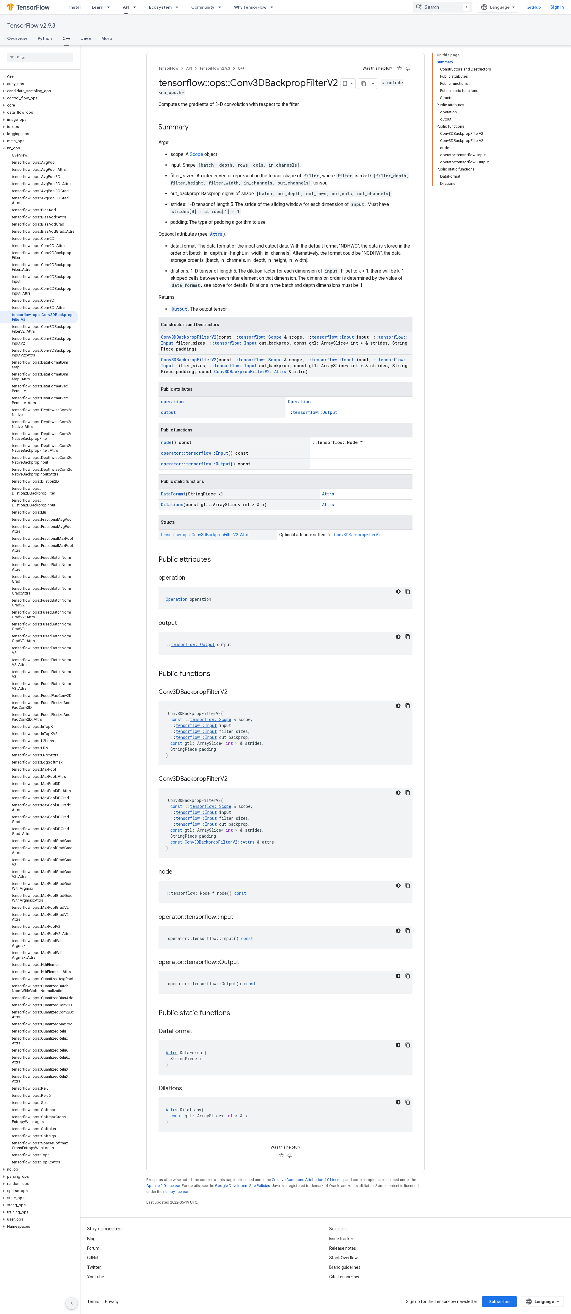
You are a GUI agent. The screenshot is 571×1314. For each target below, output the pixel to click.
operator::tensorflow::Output (195, 464)
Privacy (112, 1301)
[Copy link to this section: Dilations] (188, 1088)
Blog (91, 1238)
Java (86, 38)
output (168, 412)
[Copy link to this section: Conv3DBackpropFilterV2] (233, 692)
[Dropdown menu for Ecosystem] (179, 7)
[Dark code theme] (398, 591)
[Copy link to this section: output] (183, 623)
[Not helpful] (408, 68)
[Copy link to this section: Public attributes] (217, 560)
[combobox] (442, 7)
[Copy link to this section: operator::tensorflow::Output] (245, 962)
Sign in (557, 7)
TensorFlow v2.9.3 (31, 25)
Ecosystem (160, 7)
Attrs (216, 234)
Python (45, 38)
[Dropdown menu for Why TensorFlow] (273, 7)
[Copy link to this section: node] (178, 872)
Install (75, 7)
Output (179, 309)
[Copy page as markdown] (363, 84)
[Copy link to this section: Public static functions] (236, 1013)
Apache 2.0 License (163, 1185)
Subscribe (499, 1301)
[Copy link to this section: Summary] (194, 127)
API (126, 7)
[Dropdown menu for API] (136, 7)
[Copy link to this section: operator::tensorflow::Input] (239, 917)
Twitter (94, 1267)
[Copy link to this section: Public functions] (216, 674)
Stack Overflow (343, 1257)
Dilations (172, 504)
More (106, 38)
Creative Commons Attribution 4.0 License (307, 1179)
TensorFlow (168, 68)
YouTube (95, 1276)
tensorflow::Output (315, 412)
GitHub (533, 7)
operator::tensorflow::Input (194, 453)
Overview (17, 38)
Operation (299, 401)
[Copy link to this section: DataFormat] (198, 1031)
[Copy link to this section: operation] (191, 578)
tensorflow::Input (333, 337)
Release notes (342, 1248)
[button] (39, 83)
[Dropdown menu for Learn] (110, 7)
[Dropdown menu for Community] (221, 7)
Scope (196, 154)
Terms (93, 1301)
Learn (97, 7)
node (166, 442)
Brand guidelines (344, 1267)
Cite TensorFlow (344, 1276)
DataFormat (173, 494)
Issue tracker (341, 1238)
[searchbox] (40, 57)
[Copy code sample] (407, 591)
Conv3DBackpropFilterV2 (188, 337)
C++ (66, 38)
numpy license (175, 1191)
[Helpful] (399, 68)
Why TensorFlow (250, 7)
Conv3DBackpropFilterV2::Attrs (250, 371)
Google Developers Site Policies (242, 1185)
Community (202, 7)
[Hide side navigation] (72, 1303)
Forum (93, 1248)
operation (172, 401)
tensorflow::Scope (260, 337)
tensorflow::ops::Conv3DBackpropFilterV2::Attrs (205, 534)
